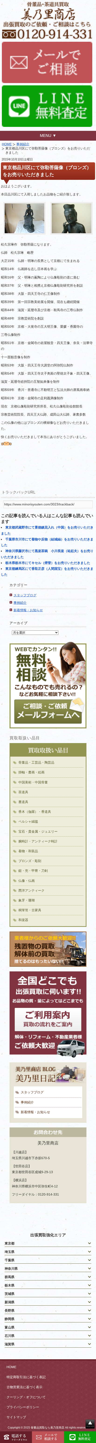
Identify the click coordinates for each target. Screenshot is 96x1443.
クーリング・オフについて (26, 1397)
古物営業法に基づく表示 (24, 1387)
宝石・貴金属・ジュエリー (38, 831)
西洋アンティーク (31, 890)
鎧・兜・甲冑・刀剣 (33, 871)
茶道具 (23, 792)
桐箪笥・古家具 (29, 910)
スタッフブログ (25, 595)
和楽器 (23, 920)
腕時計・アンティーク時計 (38, 841)
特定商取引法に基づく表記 (26, 1377)
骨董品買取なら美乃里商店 (47, 1427)
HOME (7, 144)
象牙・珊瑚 (26, 900)
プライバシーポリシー (23, 1407)
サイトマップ (16, 1417)
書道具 (23, 802)
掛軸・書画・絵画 (31, 772)
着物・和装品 (28, 851)
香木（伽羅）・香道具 (34, 812)
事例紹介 (22, 144)
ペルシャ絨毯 (28, 821)
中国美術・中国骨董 (33, 782)
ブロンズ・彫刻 (29, 861)
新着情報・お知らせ (28, 610)
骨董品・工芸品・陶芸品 (36, 762)
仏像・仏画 (26, 881)
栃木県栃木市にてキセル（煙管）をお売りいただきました (47, 563)
